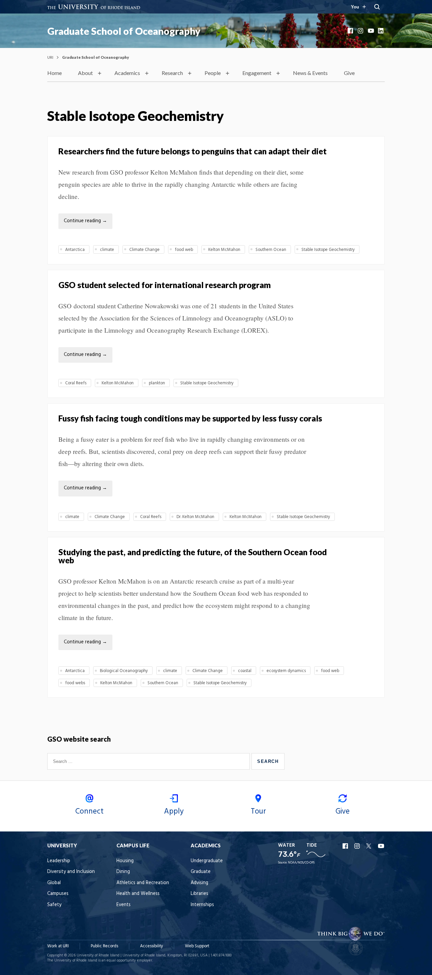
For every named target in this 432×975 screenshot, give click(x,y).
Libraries (199, 894)
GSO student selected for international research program (164, 285)
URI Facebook (346, 846)
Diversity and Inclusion (71, 872)
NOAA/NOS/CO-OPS (301, 862)
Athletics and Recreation (142, 883)
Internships (202, 905)
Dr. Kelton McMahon (195, 516)
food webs (75, 683)
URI (50, 57)
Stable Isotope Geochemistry (328, 249)
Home (54, 73)
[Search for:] (149, 761)
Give (349, 73)
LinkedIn (381, 30)
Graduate (201, 872)
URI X (369, 846)
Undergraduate (207, 861)
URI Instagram (357, 846)
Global (54, 883)
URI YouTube (381, 846)
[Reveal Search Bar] (377, 7)
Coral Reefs (75, 383)
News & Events (310, 73)
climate (107, 249)
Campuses (58, 894)
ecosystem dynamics (286, 670)
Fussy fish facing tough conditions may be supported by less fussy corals (190, 418)
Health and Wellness (138, 894)
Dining (123, 872)
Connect (89, 811)
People (213, 73)
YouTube (371, 30)
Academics (127, 73)
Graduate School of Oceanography (123, 31)
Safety (54, 905)
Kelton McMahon (224, 249)
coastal (244, 670)
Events (123, 905)
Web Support (197, 946)
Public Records (104, 946)
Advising (199, 883)
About (85, 73)
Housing (125, 861)
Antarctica (75, 249)
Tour (258, 811)
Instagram (361, 30)
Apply (174, 811)
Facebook (351, 30)
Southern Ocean (270, 249)
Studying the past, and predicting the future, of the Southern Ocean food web (192, 556)
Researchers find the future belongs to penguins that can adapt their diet (192, 151)
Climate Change (144, 249)
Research (172, 73)
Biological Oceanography (124, 670)
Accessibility (151, 946)
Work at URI (58, 946)
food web (184, 249)
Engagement (256, 73)
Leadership (58, 861)
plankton (157, 383)
